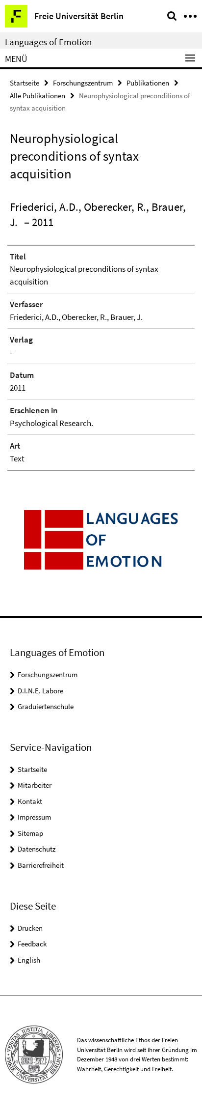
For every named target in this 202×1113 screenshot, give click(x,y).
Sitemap (30, 833)
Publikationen (147, 82)
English (29, 960)
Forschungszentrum (83, 82)
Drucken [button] (30, 928)
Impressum (34, 817)
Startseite (24, 82)
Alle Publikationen (37, 95)
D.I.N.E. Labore (40, 690)
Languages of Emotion (48, 42)
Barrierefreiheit (41, 865)
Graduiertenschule (46, 706)
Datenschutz (36, 849)
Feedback (32, 943)
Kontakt (30, 801)
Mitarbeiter (34, 785)
